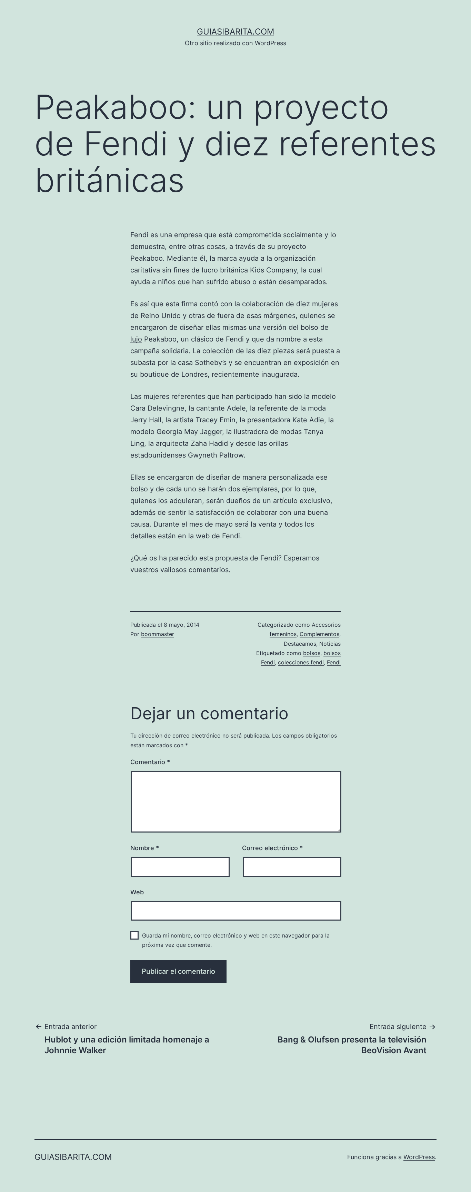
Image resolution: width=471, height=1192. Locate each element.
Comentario (150, 762)
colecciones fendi (301, 662)
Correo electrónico (272, 848)
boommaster (157, 634)
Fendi (334, 662)
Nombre (144, 848)
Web (137, 892)
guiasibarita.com (235, 32)
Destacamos (300, 643)
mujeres (156, 396)
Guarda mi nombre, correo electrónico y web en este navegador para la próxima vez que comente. (236, 940)
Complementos (319, 634)
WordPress (419, 1157)
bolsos (311, 653)
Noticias (330, 643)
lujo (136, 339)
